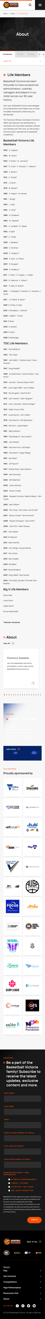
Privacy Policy (10, 1212)
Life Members (23, 14)
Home (5, 14)
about (13, 14)
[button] (4, 695)
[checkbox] (22, 1185)
